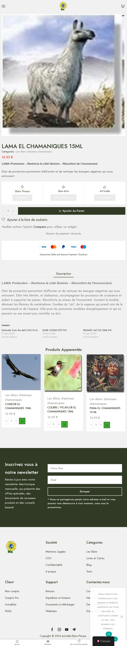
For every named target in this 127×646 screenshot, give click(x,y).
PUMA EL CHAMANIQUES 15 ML (105, 410)
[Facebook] (52, 629)
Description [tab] (63, 273)
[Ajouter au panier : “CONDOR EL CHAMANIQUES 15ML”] (22, 421)
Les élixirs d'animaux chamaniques (34, 151)
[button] (3, 6)
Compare (39, 227)
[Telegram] (74, 629)
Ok (108, 634)
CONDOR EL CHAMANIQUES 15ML (18, 406)
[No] (121, 616)
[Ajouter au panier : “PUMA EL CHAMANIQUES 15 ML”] (107, 425)
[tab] (64, 273)
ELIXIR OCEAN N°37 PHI (54, 330)
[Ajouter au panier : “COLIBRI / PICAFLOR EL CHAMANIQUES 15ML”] (64, 424)
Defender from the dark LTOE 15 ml (20, 330)
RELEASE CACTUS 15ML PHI (97, 330)
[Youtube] (66, 629)
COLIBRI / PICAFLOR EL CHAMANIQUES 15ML (61, 409)
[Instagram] (59, 629)
